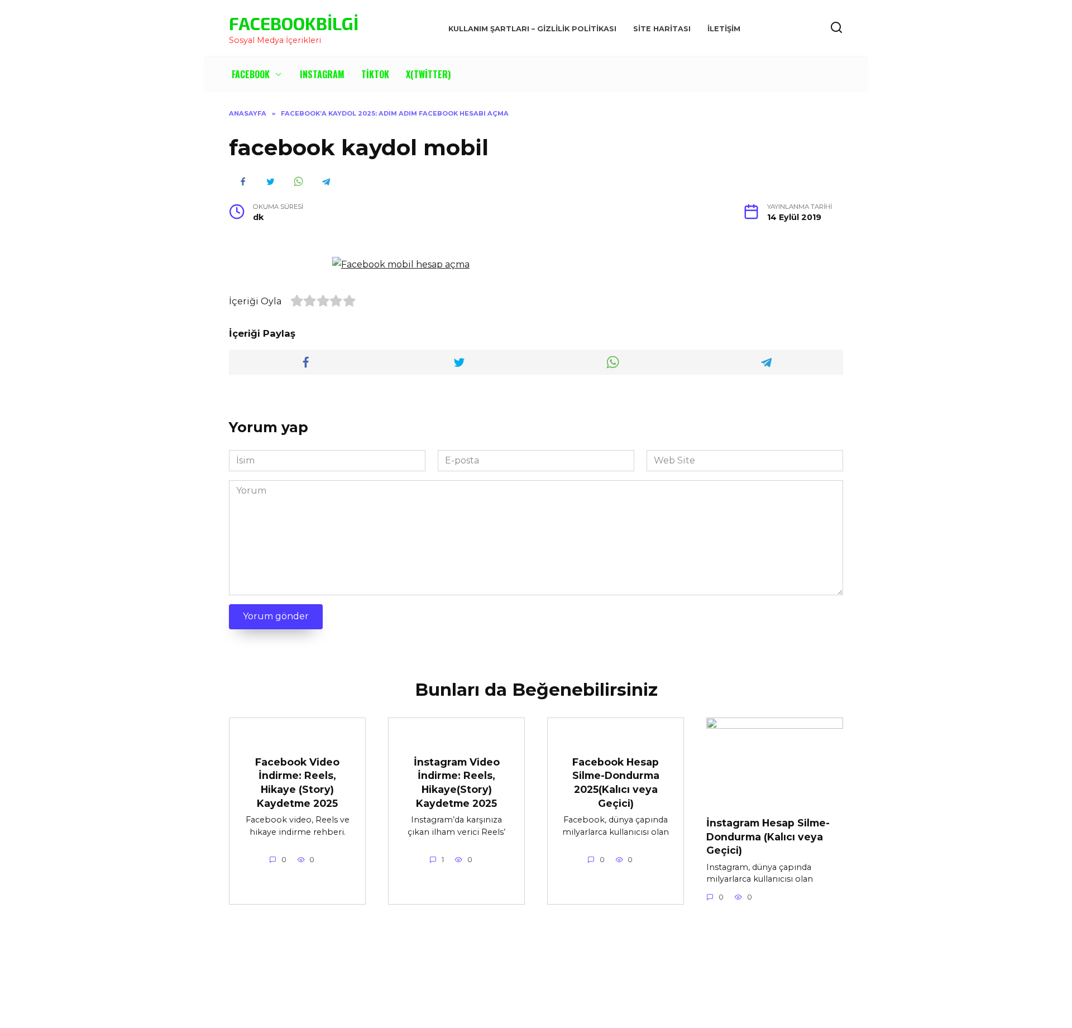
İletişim (723, 29)
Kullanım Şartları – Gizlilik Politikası (532, 29)
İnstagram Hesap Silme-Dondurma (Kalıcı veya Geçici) (768, 836)
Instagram (322, 74)
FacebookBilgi (293, 23)
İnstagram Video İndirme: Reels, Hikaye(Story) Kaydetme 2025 (457, 782)
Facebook (251, 74)
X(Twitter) (428, 74)
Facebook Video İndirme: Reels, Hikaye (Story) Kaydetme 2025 (297, 782)
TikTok (375, 74)
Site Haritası (662, 29)
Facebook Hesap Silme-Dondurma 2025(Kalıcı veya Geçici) (615, 782)
